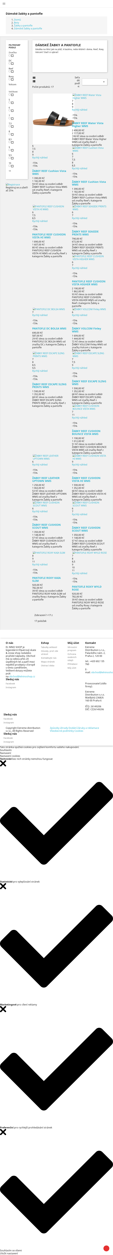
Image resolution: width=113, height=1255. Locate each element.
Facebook (10, 683)
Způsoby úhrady (59, 728)
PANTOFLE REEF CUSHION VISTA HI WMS (49, 236)
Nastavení (5, 753)
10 (10, 163)
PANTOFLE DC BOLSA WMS (49, 328)
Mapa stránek (48, 661)
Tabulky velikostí (49, 647)
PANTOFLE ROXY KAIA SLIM (46, 579)
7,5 (10, 123)
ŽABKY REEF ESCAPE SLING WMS (89, 383)
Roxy (11, 76)
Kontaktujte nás (48, 657)
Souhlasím (6, 750)
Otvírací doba (47, 665)
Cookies (78, 730)
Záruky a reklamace (88, 728)
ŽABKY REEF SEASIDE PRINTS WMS (85, 233)
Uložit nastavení (9, 1253)
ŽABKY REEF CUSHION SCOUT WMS (46, 526)
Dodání (73, 728)
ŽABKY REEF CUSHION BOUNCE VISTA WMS (86, 432)
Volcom (12, 84)
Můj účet (72, 667)
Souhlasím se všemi (11, 1250)
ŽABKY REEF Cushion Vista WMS (49, 172)
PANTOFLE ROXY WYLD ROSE (87, 588)
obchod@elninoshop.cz (22, 676)
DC (10, 60)
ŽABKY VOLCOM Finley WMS (86, 330)
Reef (11, 68)
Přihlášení (72, 664)
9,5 (10, 155)
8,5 (10, 139)
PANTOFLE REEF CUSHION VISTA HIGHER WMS (88, 283)
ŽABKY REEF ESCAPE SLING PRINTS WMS (49, 385)
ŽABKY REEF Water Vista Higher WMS (87, 124)
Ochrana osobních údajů (72, 657)
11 (10, 170)
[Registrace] (13, 184)
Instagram (11, 687)
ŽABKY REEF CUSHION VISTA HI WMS (86, 479)
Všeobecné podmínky (62, 730)
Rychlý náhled (40, 157)
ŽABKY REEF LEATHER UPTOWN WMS (46, 479)
